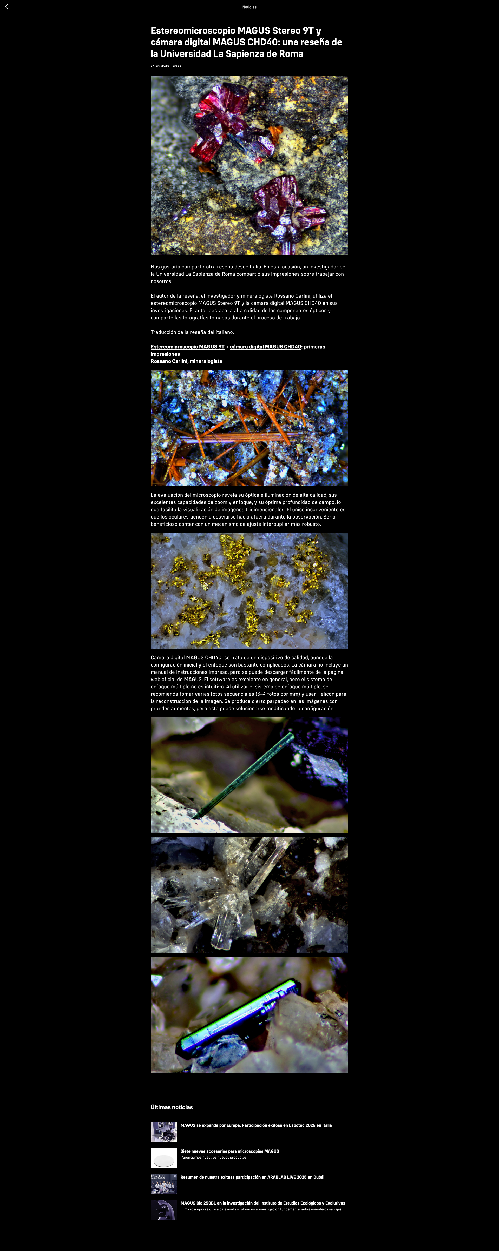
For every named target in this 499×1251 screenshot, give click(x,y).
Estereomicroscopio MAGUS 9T (188, 346)
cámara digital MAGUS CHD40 (265, 346)
